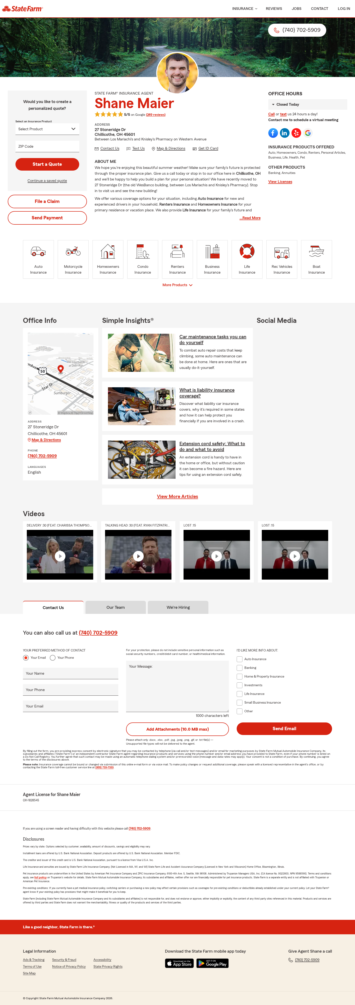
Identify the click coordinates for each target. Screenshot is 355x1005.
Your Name (35, 673)
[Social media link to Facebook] (273, 133)
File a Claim (47, 201)
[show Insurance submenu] (255, 8)
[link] (22, 9)
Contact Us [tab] (53, 607)
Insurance (242, 9)
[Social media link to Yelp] (296, 133)
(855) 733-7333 (104, 767)
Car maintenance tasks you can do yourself (212, 339)
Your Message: (141, 666)
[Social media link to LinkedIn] (285, 133)
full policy (40, 877)
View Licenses (280, 182)
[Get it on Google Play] (212, 963)
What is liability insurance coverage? (206, 393)
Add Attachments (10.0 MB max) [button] (177, 729)
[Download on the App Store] (179, 963)
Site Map (29, 973)
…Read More (250, 218)
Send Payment (47, 217)
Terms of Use (32, 966)
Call (271, 114)
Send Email (284, 728)
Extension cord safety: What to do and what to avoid (212, 446)
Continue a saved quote (47, 181)
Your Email (38, 657)
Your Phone (65, 657)
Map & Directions (46, 440)
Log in (344, 9)
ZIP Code (25, 146)
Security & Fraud (64, 960)
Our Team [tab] (115, 607)
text (283, 114)
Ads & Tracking (33, 960)
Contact (319, 9)
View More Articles (177, 496)
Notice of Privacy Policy (69, 966)
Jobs (296, 9)
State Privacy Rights (107, 966)
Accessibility (102, 960)
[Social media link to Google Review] (308, 133)
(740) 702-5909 (42, 456)
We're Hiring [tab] (178, 607)
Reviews (274, 9)
